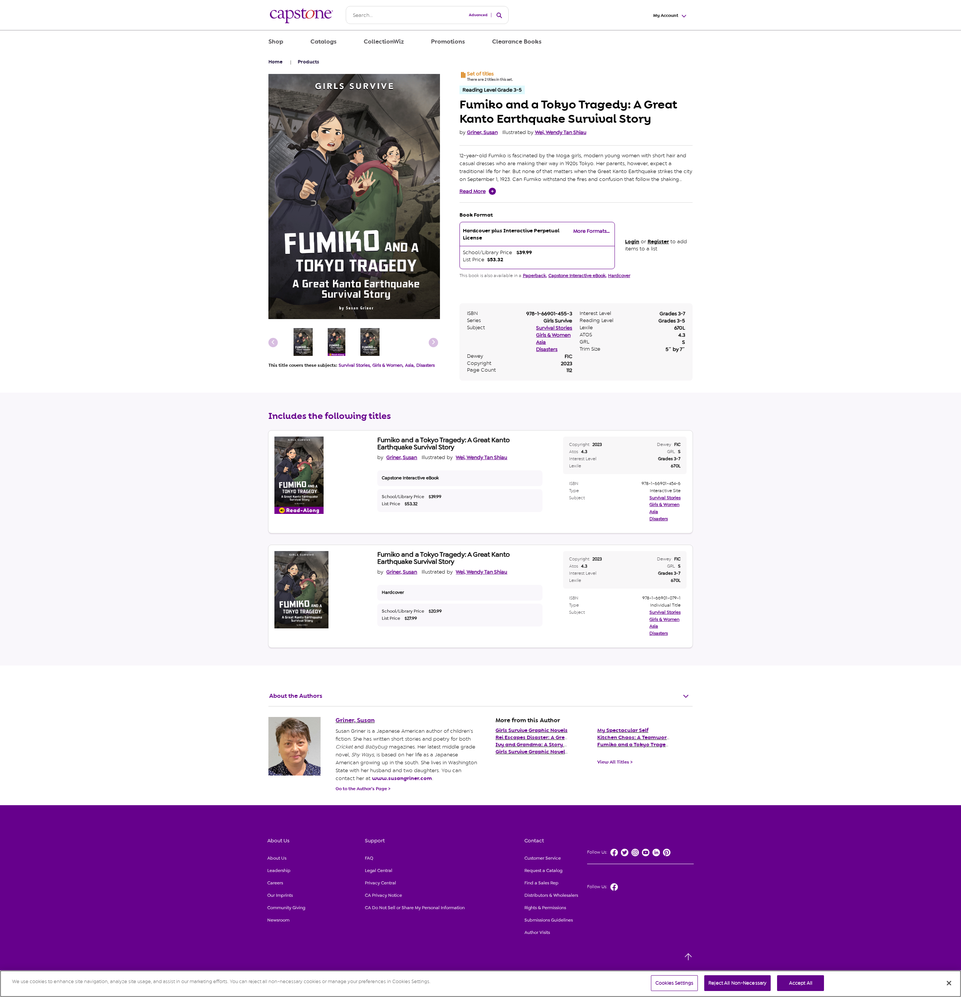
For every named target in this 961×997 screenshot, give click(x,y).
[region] (480, 983)
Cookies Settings (674, 983)
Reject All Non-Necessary (737, 983)
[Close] (949, 983)
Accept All (800, 983)
